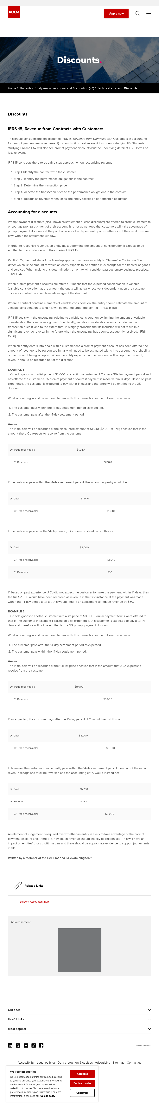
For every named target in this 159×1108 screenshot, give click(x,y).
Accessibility (26, 1063)
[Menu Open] (148, 13)
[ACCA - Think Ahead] (14, 17)
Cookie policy (47, 1096)
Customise (82, 1092)
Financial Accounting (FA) (77, 88)
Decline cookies (82, 1083)
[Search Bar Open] (138, 13)
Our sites (14, 1010)
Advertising (102, 1063)
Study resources (45, 88)
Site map (118, 1063)
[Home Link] (143, 1045)
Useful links (16, 1019)
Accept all (82, 1073)
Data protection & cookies (75, 1063)
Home (12, 88)
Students (25, 88)
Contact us (134, 1063)
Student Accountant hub (34, 901)
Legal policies (46, 1063)
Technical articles (109, 88)
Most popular (17, 1029)
